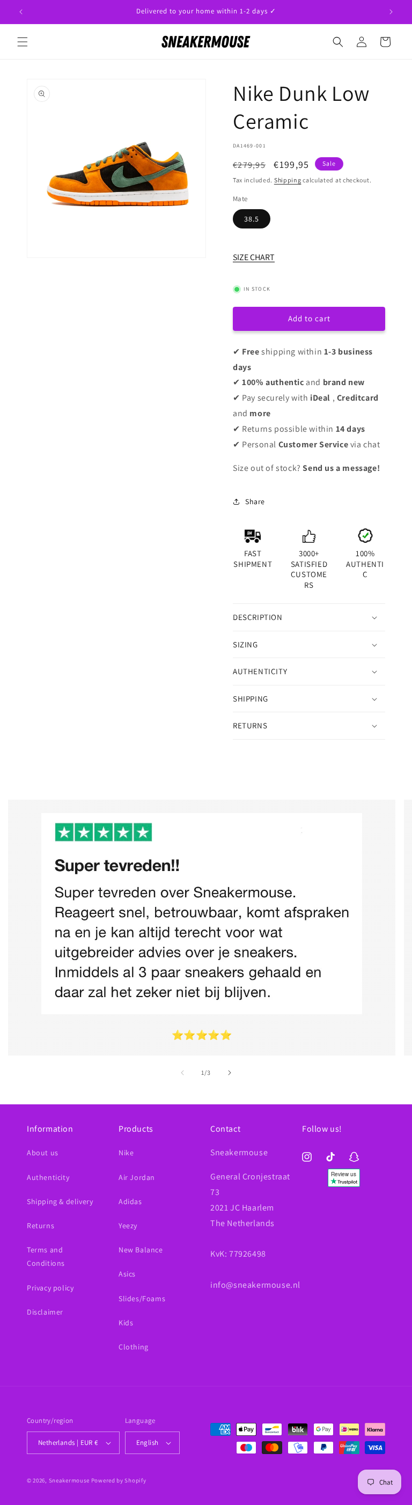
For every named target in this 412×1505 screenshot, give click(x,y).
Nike (126, 1152)
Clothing (134, 1347)
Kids (126, 1322)
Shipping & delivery (60, 1201)
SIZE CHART (254, 257)
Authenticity (48, 1177)
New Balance (141, 1250)
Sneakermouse (69, 1480)
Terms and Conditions (46, 1256)
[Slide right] (229, 1073)
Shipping (287, 180)
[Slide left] (182, 1073)
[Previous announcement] (21, 12)
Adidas (130, 1201)
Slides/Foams (142, 1298)
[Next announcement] (391, 12)
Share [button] (255, 501)
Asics (127, 1274)
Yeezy (128, 1225)
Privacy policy (50, 1288)
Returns (40, 1225)
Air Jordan (137, 1177)
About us (42, 1152)
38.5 (251, 219)
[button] (22, 42)
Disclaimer (45, 1312)
